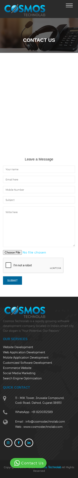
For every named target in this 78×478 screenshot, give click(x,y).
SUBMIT (12, 280)
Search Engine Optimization (22, 378)
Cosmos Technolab (48, 467)
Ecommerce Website (17, 368)
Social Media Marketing (19, 373)
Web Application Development (24, 352)
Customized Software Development (27, 362)
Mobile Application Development (25, 357)
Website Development (18, 347)
